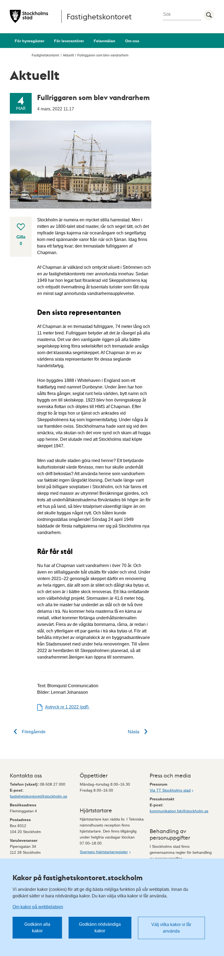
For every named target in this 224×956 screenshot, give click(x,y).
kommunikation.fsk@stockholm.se (179, 811)
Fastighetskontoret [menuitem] (45, 55)
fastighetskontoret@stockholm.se (38, 796)
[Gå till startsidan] (29, 16)
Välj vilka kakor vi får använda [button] (171, 927)
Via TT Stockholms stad (170, 790)
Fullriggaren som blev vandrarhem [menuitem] (102, 55)
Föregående (33, 731)
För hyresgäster (29, 41)
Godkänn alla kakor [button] (37, 927)
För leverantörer (69, 41)
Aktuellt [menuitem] (68, 55)
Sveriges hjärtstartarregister (104, 852)
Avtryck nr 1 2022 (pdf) (67, 707)
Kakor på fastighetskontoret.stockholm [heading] (78, 877)
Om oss (132, 41)
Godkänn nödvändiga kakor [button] (100, 927)
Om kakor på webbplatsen (38, 906)
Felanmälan (104, 41)
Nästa (134, 731)
